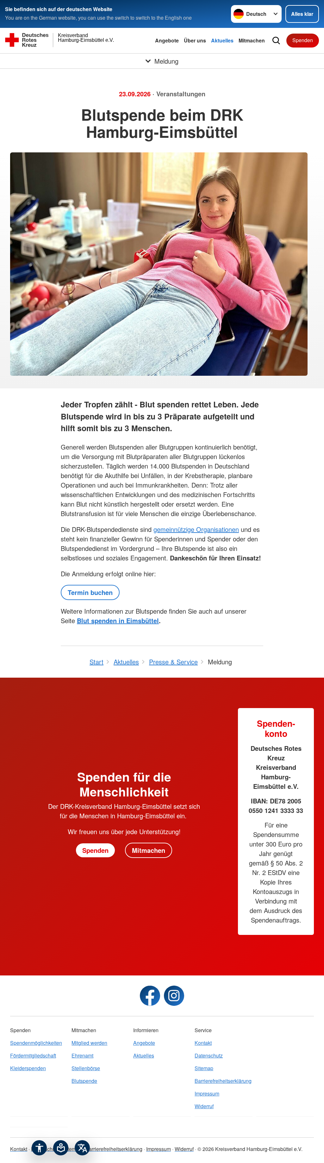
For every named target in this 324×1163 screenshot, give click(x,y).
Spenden (302, 40)
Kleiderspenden (28, 1068)
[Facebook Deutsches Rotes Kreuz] (150, 996)
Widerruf (204, 1106)
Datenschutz (209, 1055)
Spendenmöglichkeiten (36, 1042)
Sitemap (204, 1068)
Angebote (167, 40)
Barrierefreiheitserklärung (223, 1080)
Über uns (195, 40)
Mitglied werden (89, 1042)
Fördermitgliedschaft (33, 1055)
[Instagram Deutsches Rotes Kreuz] (174, 996)
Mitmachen (252, 40)
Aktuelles (222, 40)
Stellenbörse (86, 1068)
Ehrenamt (82, 1055)
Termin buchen (90, 592)
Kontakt (203, 1042)
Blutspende (84, 1080)
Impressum (207, 1093)
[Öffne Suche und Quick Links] (276, 40)
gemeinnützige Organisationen (196, 529)
